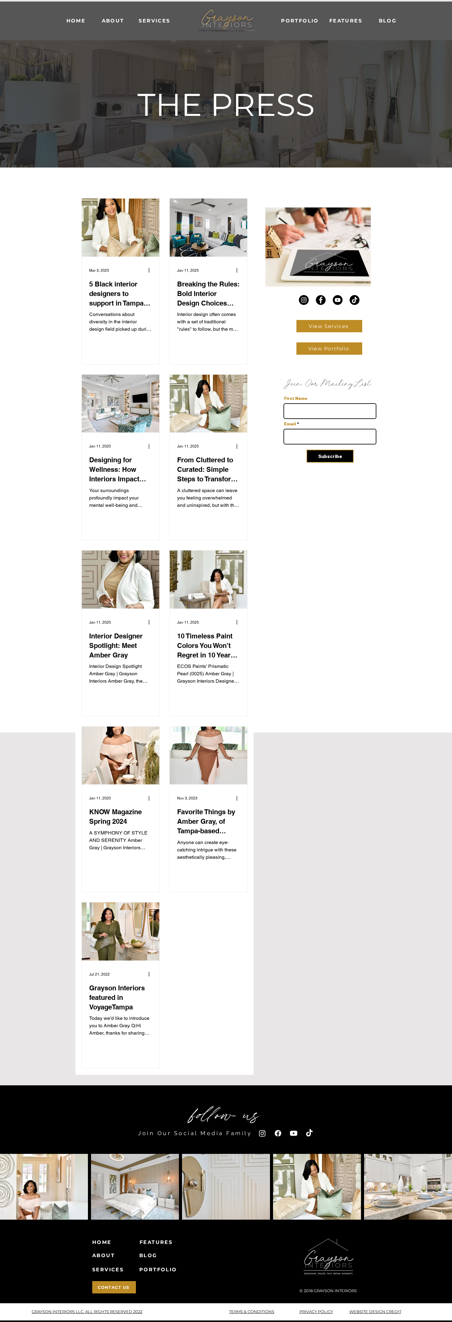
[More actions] (151, 270)
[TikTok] (354, 300)
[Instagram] (304, 300)
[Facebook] (321, 300)
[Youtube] (293, 1133)
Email (290, 424)
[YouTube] (338, 300)
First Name (295, 398)
